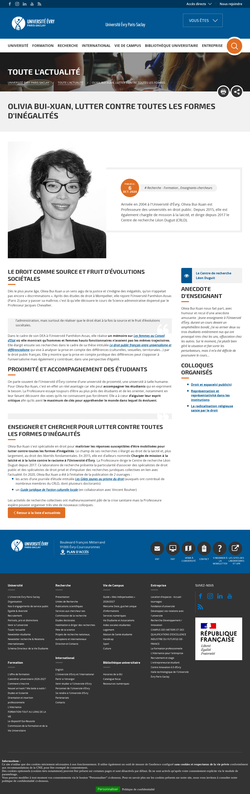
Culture (107, 648)
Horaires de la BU (112, 674)
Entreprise (212, 45)
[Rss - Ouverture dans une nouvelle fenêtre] (39, 4)
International (96, 45)
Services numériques (114, 615)
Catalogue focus (112, 679)
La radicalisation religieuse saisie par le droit (212, 408)
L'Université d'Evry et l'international (74, 674)
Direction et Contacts (66, 643)
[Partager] (236, 91)
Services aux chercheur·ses (70, 611)
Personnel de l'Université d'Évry (72, 688)
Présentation (62, 597)
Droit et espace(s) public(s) (211, 384)
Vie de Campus (127, 45)
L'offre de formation (18, 674)
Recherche (68, 45)
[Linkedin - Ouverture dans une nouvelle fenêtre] (25, 4)
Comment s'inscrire (18, 683)
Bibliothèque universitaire (171, 45)
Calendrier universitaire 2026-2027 (27, 679)
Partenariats (62, 697)
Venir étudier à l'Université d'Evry (73, 683)
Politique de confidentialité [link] (138, 789)
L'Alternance (14, 707)
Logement (108, 629)
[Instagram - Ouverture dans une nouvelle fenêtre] (17, 4)
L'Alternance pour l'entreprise (167, 653)
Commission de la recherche (71, 615)
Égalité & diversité (18, 611)
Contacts (60, 702)
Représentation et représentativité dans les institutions (210, 395)
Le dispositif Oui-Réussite (21, 721)
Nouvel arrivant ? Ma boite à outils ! (27, 688)
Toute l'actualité (70, 82)
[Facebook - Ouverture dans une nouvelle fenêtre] (10, 4)
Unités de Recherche (66, 601)
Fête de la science (65, 629)
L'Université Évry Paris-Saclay (24, 597)
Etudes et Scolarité (18, 693)
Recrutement (15, 615)
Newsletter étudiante (19, 634)
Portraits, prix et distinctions (23, 620)
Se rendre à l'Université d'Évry (71, 693)
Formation (43, 45)
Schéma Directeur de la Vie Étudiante (28, 648)
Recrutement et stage (162, 658)
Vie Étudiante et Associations (118, 620)
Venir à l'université (18, 625)
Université (18, 45)
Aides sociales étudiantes (117, 625)
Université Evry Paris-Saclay (28, 82)
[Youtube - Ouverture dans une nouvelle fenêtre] (32, 4)
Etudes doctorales (65, 620)
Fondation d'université (163, 606)
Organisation (15, 601)
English (59, 669)
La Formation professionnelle (166, 648)
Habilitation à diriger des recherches (75, 625)
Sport (106, 643)
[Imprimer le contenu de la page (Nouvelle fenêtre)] (223, 91)
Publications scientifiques (69, 606)
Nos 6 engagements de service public (28, 606)
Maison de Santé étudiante (117, 634)
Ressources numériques (116, 683)
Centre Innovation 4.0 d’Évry (166, 667)
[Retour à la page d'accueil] (33, 22)
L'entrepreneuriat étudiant (165, 662)
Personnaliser (108, 789)
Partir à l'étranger (65, 679)
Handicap (108, 639)
